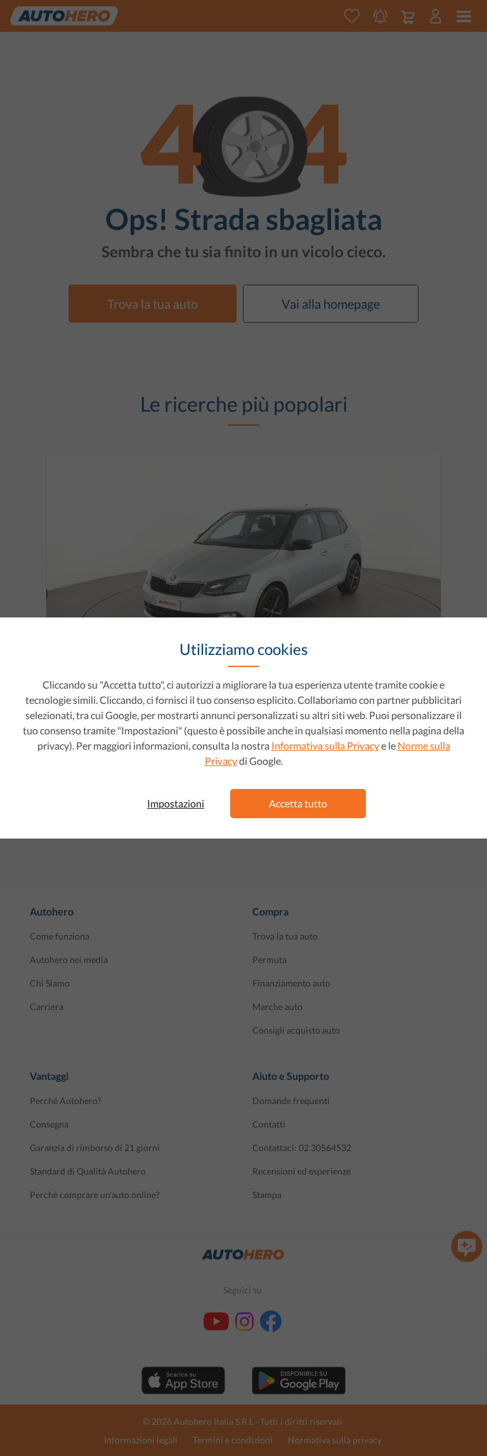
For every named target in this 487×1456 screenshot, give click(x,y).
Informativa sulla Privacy (325, 745)
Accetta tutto (298, 803)
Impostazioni (175, 803)
